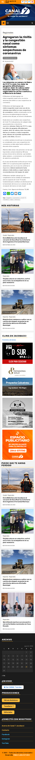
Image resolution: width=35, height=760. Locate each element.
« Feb (3, 675)
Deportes (5, 317)
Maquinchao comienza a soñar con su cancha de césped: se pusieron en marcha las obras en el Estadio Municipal (17, 322)
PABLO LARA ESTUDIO (21, 755)
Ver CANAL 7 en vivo (14, 687)
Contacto (5, 730)
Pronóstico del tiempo (9, 340)
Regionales (8, 33)
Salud (11, 199)
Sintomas (17, 199)
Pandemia (6, 199)
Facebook (6, 734)
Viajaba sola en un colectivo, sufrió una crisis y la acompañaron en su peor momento (16, 280)
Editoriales (8, 712)
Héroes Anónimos (11, 700)
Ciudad (5, 235)
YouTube (5, 743)
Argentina (9, 197)
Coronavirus (16, 197)
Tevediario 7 (9, 706)
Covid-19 (23, 197)
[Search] (32, 23)
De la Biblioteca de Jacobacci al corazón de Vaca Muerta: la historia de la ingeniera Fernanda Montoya (16, 240)
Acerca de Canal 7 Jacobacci (13, 726)
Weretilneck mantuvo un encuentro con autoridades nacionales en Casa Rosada (17, 624)
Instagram (6, 739)
